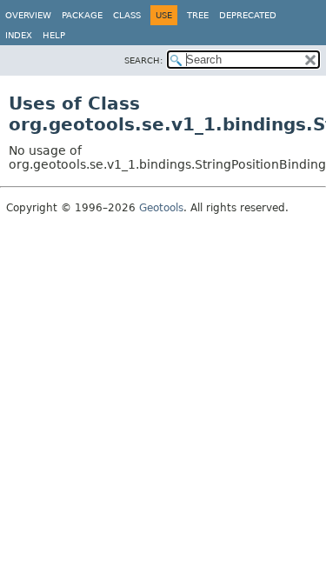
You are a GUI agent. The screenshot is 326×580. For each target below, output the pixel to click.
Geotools (161, 208)
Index (18, 35)
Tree (198, 15)
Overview (28, 15)
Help (54, 35)
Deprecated (247, 15)
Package (82, 15)
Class (127, 15)
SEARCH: (143, 60)
